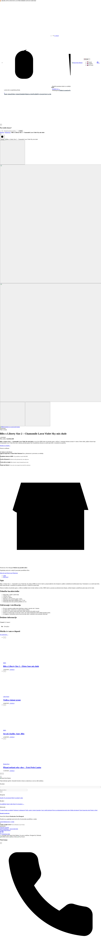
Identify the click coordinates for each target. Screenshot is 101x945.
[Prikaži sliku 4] (12, 414)
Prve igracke (40, 94)
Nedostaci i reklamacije (19, 810)
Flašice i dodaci (16, 94)
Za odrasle (17, 798)
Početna (2, 132)
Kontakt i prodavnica (5, 813)
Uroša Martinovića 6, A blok (7, 821)
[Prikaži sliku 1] (12, 152)
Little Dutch (13, 804)
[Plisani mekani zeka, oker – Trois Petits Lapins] (15, 762)
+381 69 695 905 (13, 829)
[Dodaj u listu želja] (0, 134)
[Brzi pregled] (3, 637)
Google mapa (3, 830)
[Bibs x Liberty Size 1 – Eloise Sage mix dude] (15, 661)
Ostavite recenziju (4, 827)
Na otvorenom (7, 798)
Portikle (35, 94)
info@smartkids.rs (4, 829)
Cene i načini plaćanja (46, 810)
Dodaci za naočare (64, 90)
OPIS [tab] (4, 575)
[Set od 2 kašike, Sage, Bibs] (15, 729)
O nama (2, 810)
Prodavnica (7, 132)
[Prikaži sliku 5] (37, 414)
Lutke (21, 798)
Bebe (13, 798)
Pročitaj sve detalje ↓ (5, 445)
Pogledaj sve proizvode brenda (12, 427)
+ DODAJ (11, 669)
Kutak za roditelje (8, 810)
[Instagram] (2, 832)
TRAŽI (20, 131)
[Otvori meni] (2, 62)
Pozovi (8, 830)
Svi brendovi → (20, 804)
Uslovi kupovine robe (84, 810)
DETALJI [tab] (5, 577)
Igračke (2, 798)
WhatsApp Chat (5, 834)
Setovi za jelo (47, 94)
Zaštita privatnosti (74, 810)
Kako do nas (3, 573)
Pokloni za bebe (29, 94)
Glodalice (22, 94)
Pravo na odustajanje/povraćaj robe (61, 810)
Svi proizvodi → (4, 634)
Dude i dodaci (8, 94)
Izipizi (8, 804)
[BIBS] (2, 427)
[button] (50, 136)
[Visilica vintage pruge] (15, 695)
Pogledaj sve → (56, 89)
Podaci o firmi (93, 810)
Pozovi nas (9, 573)
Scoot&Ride (3, 804)
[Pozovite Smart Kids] (50, 944)
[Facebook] (1, 832)
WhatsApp (15, 573)
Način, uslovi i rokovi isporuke (33, 810)
